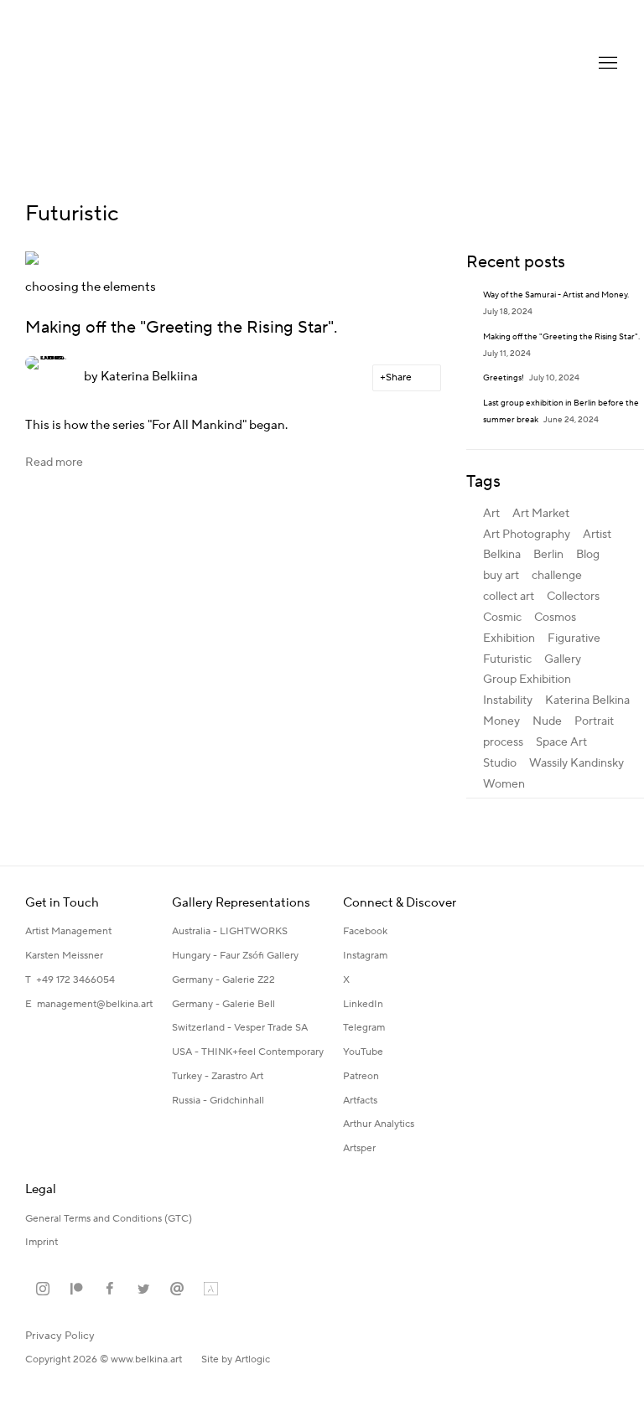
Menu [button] (606, 63)
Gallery (562, 659)
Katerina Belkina (92, 63)
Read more (54, 462)
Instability (507, 700)
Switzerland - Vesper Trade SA (240, 1027)
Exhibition (509, 638)
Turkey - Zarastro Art (217, 1076)
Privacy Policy (60, 1335)
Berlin (548, 554)
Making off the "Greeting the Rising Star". (181, 328)
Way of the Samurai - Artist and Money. (557, 294)
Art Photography (526, 534)
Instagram (365, 955)
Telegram (364, 1027)
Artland (210, 1289)
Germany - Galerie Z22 (223, 980)
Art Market (540, 513)
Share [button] (399, 377)
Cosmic (502, 617)
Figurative (574, 638)
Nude (547, 721)
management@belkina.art (95, 1004)
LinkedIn (363, 1004)
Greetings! (504, 377)
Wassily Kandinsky (576, 763)
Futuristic (507, 659)
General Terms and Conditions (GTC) (108, 1218)
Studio (500, 763)
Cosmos (555, 617)
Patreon (361, 1076)
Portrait (594, 721)
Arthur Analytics (378, 1124)
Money (501, 721)
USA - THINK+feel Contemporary (248, 1052)
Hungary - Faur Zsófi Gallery (235, 955)
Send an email (177, 1289)
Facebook (365, 931)
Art (491, 513)
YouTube (363, 1052)
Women (504, 784)
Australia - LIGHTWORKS (230, 931)
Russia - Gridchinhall (218, 1100)
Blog (588, 554)
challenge (557, 575)
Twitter (143, 1289)
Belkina (502, 554)
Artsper (359, 1148)
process (503, 742)
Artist (597, 534)
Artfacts (360, 1100)
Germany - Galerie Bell (223, 1004)
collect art (508, 596)
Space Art (561, 742)
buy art (501, 575)
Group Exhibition (527, 679)
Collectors (573, 596)
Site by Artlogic (235, 1359)
